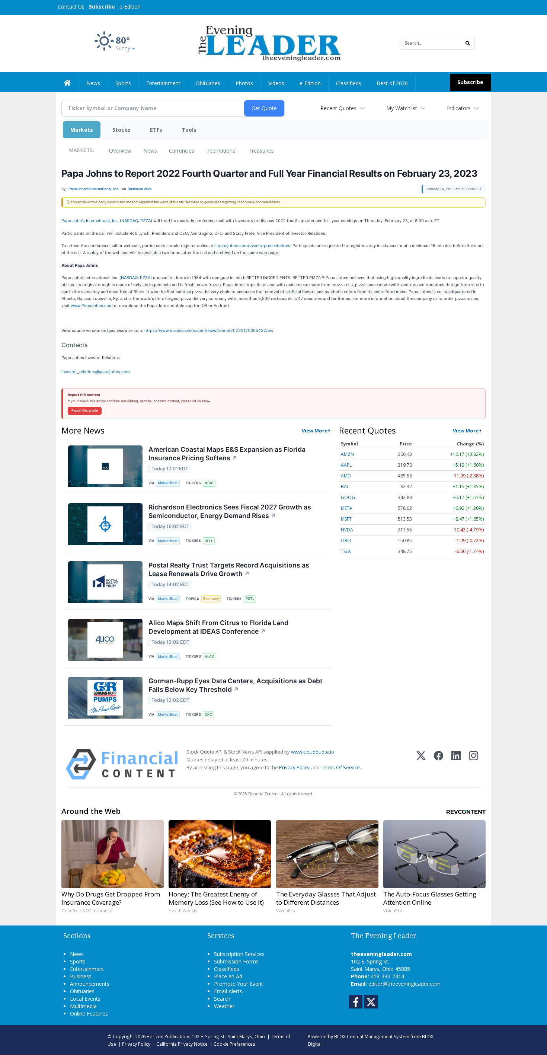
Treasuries (261, 150)
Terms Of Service (340, 767)
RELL (209, 541)
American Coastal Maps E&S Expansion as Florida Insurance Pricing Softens (227, 453)
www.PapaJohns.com (92, 305)
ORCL (346, 540)
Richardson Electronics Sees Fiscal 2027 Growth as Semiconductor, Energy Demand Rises (229, 511)
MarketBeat (168, 483)
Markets (81, 129)
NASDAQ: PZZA (136, 220)
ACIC (209, 483)
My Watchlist (401, 108)
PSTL (250, 599)
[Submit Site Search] (467, 43)
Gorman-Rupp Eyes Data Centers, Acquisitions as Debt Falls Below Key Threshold (235, 685)
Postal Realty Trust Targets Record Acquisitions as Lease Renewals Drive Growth (228, 569)
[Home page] (268, 42)
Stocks (121, 129)
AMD (346, 476)
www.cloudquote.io (312, 751)
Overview (120, 150)
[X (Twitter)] (421, 764)
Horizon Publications (169, 1036)
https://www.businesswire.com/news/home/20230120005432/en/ (209, 330)
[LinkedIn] (456, 764)
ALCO (209, 657)
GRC (208, 714)
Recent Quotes (338, 108)
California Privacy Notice (182, 1044)
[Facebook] (438, 764)
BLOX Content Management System (371, 1036)
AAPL (346, 465)
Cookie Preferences (234, 1044)
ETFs (156, 129)
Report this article (84, 410)
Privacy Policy (294, 767)
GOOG (348, 497)
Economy (211, 599)
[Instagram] (473, 764)
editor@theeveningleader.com (404, 983)
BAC (345, 486)
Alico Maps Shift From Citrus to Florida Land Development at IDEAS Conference (218, 627)
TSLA (346, 551)
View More (314, 430)
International (221, 150)
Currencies (181, 150)
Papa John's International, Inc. (90, 220)
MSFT (346, 519)
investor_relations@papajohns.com (95, 371)
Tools (189, 129)
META (346, 508)
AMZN (347, 454)
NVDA (347, 530)
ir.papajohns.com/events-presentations (252, 245)
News (150, 150)
